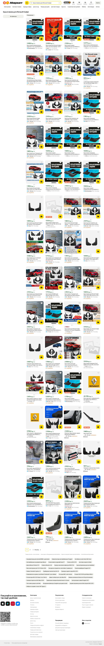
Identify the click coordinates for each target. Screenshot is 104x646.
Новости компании (86, 598)
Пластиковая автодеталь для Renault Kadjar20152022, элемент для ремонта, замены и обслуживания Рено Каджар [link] (54, 469)
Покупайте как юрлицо (61, 602)
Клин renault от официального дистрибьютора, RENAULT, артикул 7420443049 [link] (34, 434)
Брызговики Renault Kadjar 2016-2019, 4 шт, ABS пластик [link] (34, 189)
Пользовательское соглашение (19, 643)
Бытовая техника (34, 602)
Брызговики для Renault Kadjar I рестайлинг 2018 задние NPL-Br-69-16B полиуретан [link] (91, 258)
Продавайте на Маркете (61, 625)
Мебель (32, 600)
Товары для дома (34, 611)
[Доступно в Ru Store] (18, 605)
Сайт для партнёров (60, 630)
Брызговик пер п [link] (50, 539)
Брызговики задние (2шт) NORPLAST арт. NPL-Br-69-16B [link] (53, 223)
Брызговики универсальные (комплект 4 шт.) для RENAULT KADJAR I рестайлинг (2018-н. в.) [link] (91, 45)
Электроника (33, 607)
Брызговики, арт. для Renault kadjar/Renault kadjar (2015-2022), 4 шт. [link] (53, 364)
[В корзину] (41, 38)
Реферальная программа (88, 600)
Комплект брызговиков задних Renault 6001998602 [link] (72, 434)
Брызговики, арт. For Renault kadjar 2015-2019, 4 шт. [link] (34, 258)
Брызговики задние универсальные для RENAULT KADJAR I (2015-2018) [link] (72, 153)
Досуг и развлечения (35, 598)
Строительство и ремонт (36, 632)
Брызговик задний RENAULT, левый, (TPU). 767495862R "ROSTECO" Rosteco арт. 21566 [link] (34, 469)
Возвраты (57, 607)
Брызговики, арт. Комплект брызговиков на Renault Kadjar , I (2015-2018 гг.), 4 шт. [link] (73, 258)
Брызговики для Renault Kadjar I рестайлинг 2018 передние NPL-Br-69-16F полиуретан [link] (34, 223)
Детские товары (34, 634)
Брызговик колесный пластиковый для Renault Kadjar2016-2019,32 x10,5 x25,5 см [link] (72, 364)
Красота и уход (34, 616)
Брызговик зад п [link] (88, 433)
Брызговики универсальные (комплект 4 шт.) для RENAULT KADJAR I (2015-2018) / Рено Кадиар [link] (34, 46)
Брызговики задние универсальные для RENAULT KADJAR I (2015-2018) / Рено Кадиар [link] (91, 189)
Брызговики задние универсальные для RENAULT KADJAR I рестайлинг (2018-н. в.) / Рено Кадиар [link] (72, 399)
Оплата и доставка (59, 600)
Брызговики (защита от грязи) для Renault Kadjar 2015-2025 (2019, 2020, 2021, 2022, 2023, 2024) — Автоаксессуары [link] (34, 399)
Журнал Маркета (59, 609)
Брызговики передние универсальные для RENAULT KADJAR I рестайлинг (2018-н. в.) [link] (53, 188)
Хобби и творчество (35, 618)
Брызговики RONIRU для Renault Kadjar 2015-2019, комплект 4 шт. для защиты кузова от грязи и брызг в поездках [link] (52, 294)
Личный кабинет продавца (61, 623)
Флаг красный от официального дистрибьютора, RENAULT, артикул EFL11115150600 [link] (91, 399)
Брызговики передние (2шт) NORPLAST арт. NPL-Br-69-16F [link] (91, 364)
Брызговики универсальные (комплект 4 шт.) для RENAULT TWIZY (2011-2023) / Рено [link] (34, 504)
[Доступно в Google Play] (8, 605)
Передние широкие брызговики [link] (91, 468)
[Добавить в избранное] (42, 20)
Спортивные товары (35, 627)
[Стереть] (59, 2)
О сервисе (57, 604)
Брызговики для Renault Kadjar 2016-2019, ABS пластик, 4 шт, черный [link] (91, 294)
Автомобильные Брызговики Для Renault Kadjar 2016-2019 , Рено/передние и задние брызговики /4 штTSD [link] (34, 81)
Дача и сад (32, 620)
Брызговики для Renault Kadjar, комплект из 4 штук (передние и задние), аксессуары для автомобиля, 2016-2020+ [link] (72, 329)
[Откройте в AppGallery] (13, 605)
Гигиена (32, 604)
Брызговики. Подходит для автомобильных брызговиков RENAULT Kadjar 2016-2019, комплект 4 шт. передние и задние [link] (72, 294)
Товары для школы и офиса (37, 625)
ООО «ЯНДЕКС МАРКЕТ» (96, 642)
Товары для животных (35, 630)
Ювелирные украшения (36, 636)
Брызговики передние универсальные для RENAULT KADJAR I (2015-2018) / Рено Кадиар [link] (91, 119)
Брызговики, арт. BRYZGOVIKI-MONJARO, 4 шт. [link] (72, 504)
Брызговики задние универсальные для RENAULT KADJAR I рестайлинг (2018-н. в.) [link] (53, 153)
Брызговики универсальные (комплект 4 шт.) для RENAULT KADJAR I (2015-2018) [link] (72, 188)
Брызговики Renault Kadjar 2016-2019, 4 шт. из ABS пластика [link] (33, 119)
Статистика (7, 643)
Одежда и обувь (34, 609)
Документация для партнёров (62, 627)
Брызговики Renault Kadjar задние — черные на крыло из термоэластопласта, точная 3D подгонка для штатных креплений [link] (72, 223)
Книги (31, 623)
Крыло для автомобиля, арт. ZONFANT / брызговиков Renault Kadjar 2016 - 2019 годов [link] (73, 119)
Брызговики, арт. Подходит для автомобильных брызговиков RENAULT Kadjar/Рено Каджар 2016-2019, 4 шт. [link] (34, 154)
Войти (98, 3)
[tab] (7, 7)
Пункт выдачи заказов (87, 604)
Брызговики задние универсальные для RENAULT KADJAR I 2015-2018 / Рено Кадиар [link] (72, 46)
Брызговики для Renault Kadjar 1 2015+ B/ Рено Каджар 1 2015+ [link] (53, 46)
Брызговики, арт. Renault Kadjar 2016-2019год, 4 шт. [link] (91, 329)
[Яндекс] (100, 644)
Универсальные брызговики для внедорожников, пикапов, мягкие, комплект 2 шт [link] (35, 540)
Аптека (32, 614)
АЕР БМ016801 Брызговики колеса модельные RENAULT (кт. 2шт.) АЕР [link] (53, 503)
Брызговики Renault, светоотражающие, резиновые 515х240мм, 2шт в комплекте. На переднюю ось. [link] (72, 469)
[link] (37, 559)
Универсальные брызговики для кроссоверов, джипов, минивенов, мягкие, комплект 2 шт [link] (92, 504)
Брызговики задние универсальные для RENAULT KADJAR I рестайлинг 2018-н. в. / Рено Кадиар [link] (53, 329)
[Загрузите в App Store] (3, 605)
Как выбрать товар (60, 598)
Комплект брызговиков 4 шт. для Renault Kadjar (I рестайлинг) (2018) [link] (35, 364)
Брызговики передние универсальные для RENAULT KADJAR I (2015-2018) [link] (91, 153)
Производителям (86, 602)
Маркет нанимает (86, 607)
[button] (30, 15)
